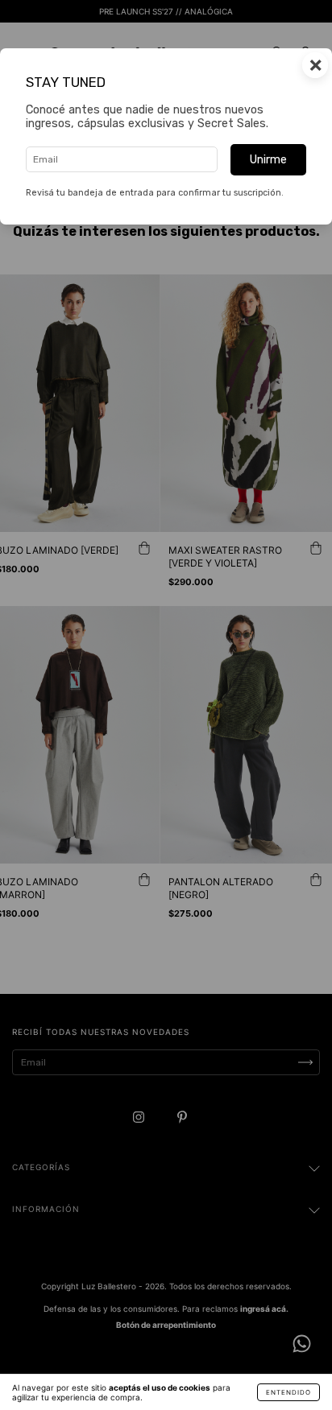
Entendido (288, 1392)
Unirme (268, 160)
